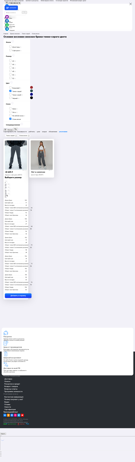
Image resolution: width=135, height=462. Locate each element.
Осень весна (23, 135)
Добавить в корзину (18, 296)
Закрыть (3, 433)
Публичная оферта (8, 422)
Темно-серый (10, 135)
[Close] (0, 451)
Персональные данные (21, 422)
